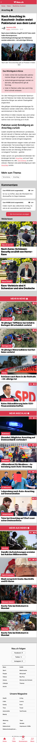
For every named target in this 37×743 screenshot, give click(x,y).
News (9, 6)
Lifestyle (5, 683)
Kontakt (22, 723)
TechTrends (23, 711)
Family (5, 704)
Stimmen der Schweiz (26, 680)
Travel (21, 708)
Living (21, 698)
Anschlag (19, 158)
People (5, 673)
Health (5, 698)
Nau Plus (22, 677)
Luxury (22, 701)
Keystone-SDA (11, 27)
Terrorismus (22, 160)
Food (21, 704)
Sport (4, 670)
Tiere (4, 708)
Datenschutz (6, 726)
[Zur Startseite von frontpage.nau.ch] (18, 2)
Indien (8, 29)
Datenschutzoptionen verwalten (10, 729)
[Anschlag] (18, 10)
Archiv (5, 686)
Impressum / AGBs (25, 726)
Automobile (6, 711)
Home (3, 6)
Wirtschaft (23, 673)
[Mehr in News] (18, 298)
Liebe (4, 701)
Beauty (5, 714)
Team (21, 720)
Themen (22, 683)
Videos (5, 677)
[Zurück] (1, 2)
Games (5, 680)
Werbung (5, 720)
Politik (21, 667)
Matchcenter (23, 670)
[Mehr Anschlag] (18, 413)
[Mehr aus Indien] (18, 528)
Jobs (4, 723)
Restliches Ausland (19, 6)
